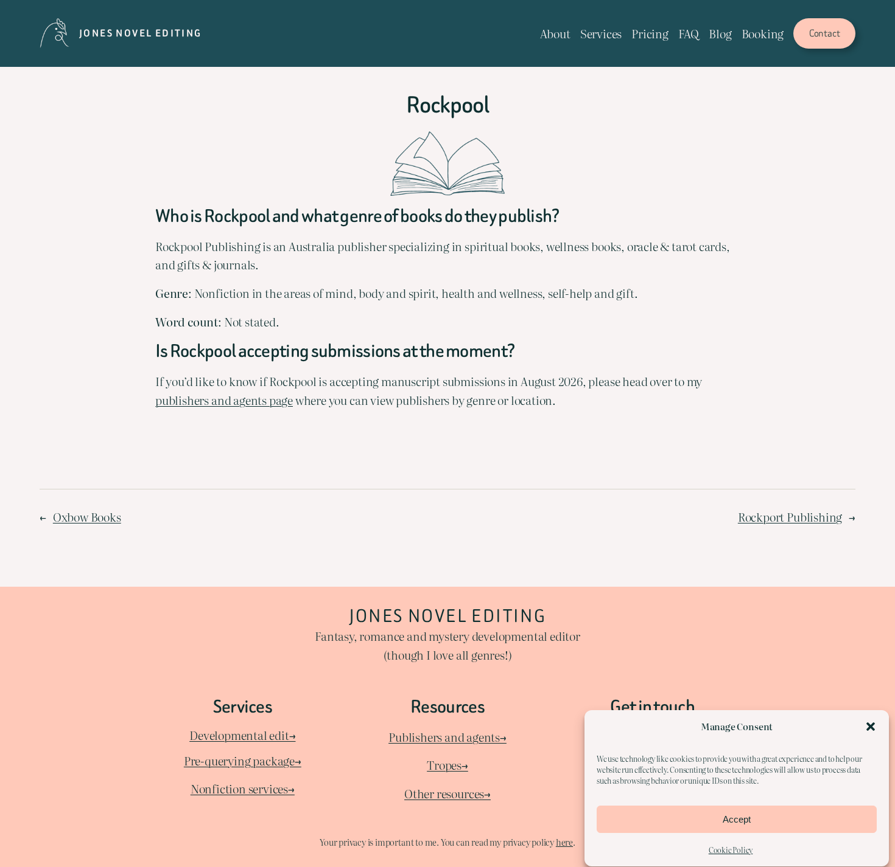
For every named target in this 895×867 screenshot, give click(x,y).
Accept (737, 819)
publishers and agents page (224, 400)
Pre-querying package (239, 760)
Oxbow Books (87, 516)
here (564, 841)
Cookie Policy (731, 850)
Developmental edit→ (242, 735)
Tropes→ (447, 764)
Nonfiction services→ (243, 788)
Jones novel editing (140, 33)
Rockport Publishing (790, 516)
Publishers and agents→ (447, 736)
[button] (871, 726)
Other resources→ (447, 793)
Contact (824, 33)
